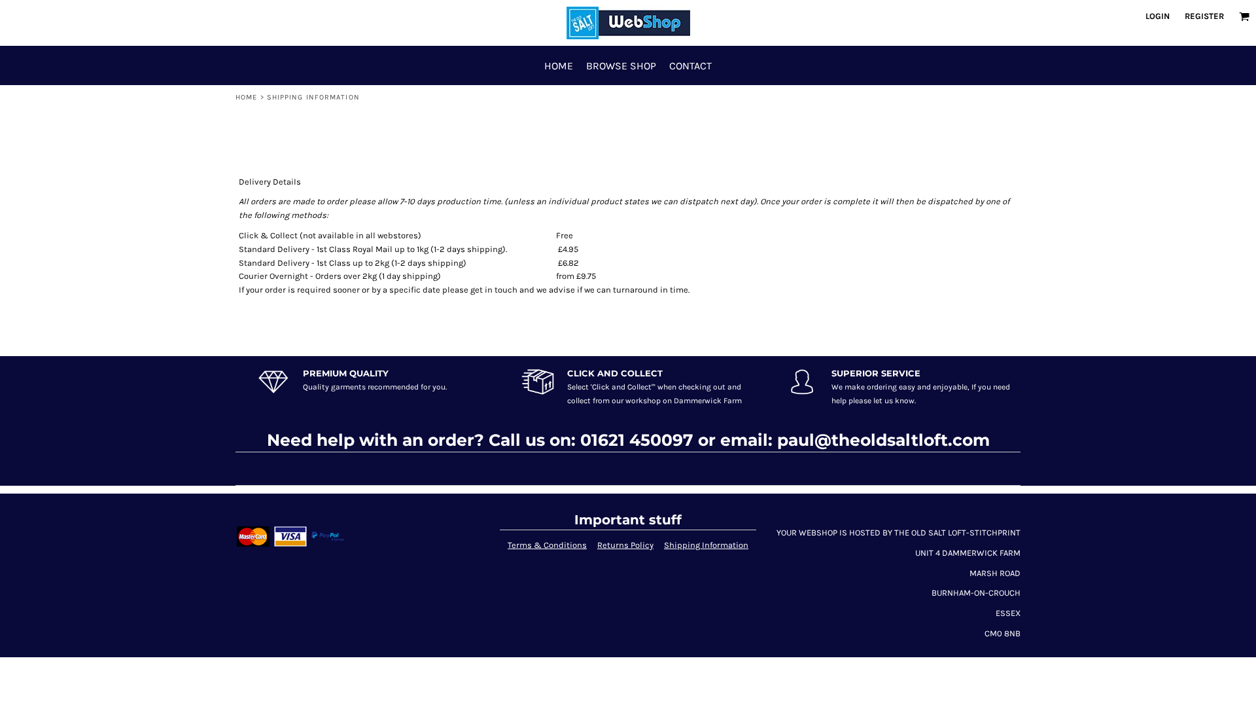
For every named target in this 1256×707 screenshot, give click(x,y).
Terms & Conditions (547, 545)
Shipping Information (706, 545)
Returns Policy (625, 545)
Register (1204, 16)
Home (246, 97)
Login (1157, 16)
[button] (1244, 16)
